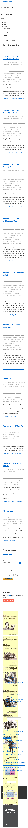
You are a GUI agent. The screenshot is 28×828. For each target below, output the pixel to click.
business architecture (11, 734)
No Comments (21, 69)
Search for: (5, 560)
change (20, 734)
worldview (21, 770)
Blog (5, 24)
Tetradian (6, 30)
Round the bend (9, 378)
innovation (17, 75)
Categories (5, 718)
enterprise (14, 521)
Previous (5, 554)
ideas (4, 523)
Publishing (6, 32)
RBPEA (5, 762)
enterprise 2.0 (6, 747)
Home (5, 22)
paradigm (5, 79)
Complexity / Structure (10, 64)
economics (19, 740)
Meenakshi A (8, 699)
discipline (5, 73)
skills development (16, 81)
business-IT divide (18, 731)
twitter (12, 770)
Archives (4, 782)
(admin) (6, 35)
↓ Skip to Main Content (6, 1)
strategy (16, 484)
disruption (9, 480)
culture (16, 737)
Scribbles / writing (21, 762)
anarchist (7, 476)
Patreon (9, 595)
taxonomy (5, 770)
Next (11, 554)
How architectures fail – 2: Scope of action (14, 682)
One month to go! (9, 677)
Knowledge (17, 66)
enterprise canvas (18, 751)
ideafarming (21, 521)
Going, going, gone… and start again (13, 675)
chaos (23, 734)
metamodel (18, 754)
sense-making (7, 765)
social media (6, 767)
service (12, 765)
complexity (12, 71)
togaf (9, 770)
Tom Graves (7, 28)
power (20, 759)
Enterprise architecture (15, 471)
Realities (15, 69)
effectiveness (11, 73)
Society (12, 767)
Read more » (14, 315)
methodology (17, 77)
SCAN (17, 79)
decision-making (19, 71)
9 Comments (17, 473)
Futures (12, 66)
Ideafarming (8, 511)
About (5, 26)
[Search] (20, 563)
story (16, 767)
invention (5, 77)
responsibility (11, 79)
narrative (5, 484)
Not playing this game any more (12, 679)
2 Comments (21, 177)
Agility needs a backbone (15, 697)
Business (6, 471)
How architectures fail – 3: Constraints (13, 680)
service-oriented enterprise (18, 765)
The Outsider (15, 434)
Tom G (7, 697)
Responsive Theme (17, 796)
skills (8, 81)
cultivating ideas (7, 521)
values (16, 770)
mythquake (13, 757)
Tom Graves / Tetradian (8, 7)
